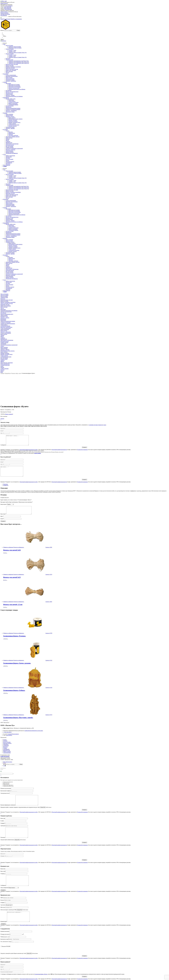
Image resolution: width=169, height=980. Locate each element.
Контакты (8, 163)
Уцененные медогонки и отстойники (16, 89)
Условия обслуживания (82, 449)
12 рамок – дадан (12, 54)
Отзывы (5, 748)
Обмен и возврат (7, 751)
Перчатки (10, 134)
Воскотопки (11, 100)
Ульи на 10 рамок (10, 49)
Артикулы (3, 825)
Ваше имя (3, 818)
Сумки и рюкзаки (5, 368)
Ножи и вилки (9, 77)
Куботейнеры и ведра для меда (15, 118)
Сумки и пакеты (12, 123)
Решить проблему (5, 12)
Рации (2, 366)
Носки (2, 371)
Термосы (2, 360)
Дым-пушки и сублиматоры (12, 143)
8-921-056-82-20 (7, 8)
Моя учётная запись (7, 761)
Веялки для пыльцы (12, 103)
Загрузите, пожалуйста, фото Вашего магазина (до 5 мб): (13, 953)
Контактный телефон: (5, 790)
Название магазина (5, 931)
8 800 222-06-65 (4, 11)
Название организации (6, 788)
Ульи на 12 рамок (10, 53)
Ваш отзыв (3, 514)
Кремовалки (8, 107)
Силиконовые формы (13, 104)
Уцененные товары (10, 79)
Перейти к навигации (5, 19)
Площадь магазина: (5, 934)
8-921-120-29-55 (8, 5)
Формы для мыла (10, 152)
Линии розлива (9, 115)
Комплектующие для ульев (12, 64)
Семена (2, 346)
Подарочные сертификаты (12, 153)
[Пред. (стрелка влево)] (1, 769)
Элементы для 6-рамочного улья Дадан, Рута (18, 60)
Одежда (7, 130)
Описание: (3, 837)
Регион (2, 900)
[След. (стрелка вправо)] (2, 769)
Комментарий (4, 921)
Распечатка (5, 73)
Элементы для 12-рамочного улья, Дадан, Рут (18, 63)
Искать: (2, 30)
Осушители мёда (9, 105)
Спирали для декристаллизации (13, 109)
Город (2, 936)
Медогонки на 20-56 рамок (14, 86)
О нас (4, 154)
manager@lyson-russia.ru (13, 734)
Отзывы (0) (5, 485)
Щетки (7, 140)
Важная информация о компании (8, 805)
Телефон (2, 823)
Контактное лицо (4, 939)
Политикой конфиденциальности (59, 449)
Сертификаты (9, 162)
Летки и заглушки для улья (12, 69)
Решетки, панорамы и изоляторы (13, 66)
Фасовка (5, 113)
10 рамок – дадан (12, 50)
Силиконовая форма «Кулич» (41, 974)
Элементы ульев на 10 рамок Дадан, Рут (17, 52)
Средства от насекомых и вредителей (14, 148)
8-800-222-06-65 (4, 3)
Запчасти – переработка (11, 110)
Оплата (7, 160)
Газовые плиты (4, 359)
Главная (2, 373)
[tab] (85, 484)
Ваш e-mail (3, 871)
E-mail (2, 820)
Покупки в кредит (10, 161)
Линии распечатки (10, 78)
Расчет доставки (9, 159)
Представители (6, 165)
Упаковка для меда (10, 116)
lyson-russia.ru (9, 735)
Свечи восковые (9, 150)
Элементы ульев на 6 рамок (14, 46)
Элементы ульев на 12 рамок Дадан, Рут (17, 57)
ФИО (2, 897)
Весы (2, 372)
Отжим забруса (11, 101)
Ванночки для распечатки (11, 76)
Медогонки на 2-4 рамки (14, 84)
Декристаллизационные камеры (13, 108)
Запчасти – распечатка (11, 81)
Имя (2, 516)
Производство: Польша (49, 452)
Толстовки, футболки (13, 135)
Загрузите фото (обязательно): (7, 839)
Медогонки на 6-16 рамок (14, 85)
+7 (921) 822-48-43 (7, 732)
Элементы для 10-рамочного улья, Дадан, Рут (18, 62)
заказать (2, 418)
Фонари (2, 367)
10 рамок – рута (12, 51)
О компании (6, 745)
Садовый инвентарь (5, 365)
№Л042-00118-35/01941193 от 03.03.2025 (34, 730)
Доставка (8, 158)
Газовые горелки (9, 147)
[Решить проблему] (1, 17)
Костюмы (10, 131)
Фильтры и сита (9, 92)
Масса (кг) (3, 907)
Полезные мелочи (10, 145)
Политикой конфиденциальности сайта (28, 449)
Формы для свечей (59, 452)
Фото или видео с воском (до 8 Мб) (8, 909)
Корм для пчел (9, 137)
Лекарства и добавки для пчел (12, 136)
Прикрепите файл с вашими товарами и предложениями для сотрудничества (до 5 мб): (20, 807)
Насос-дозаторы (9, 114)
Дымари (8, 139)
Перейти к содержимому (16, 19)
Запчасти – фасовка (10, 128)
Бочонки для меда (12, 126)
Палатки (2, 369)
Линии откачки (9, 94)
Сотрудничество (7, 752)
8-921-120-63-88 (7, 7)
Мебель (2, 361)
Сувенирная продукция (13, 124)
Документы (5, 744)
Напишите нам (6, 750)
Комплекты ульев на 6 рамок (14, 47)
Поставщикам (4, 15)
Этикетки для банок (12, 121)
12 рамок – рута (12, 56)
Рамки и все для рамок (11, 70)
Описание (5, 484)
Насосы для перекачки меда (12, 91)
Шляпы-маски (11, 133)
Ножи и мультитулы (5, 363)
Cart (4, 765)
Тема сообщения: (4, 887)
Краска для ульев (9, 65)
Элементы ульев (9, 59)
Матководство (9, 142)
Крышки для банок (12, 120)
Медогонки (8, 83)
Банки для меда (11, 117)
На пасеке (5, 129)
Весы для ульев (9, 71)
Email (2, 518)
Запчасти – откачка (10, 95)
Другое (7, 72)
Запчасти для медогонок (13, 88)
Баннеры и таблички (10, 149)
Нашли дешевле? (9, 414)
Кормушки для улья (10, 68)
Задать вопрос (37, 453)
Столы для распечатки (11, 75)
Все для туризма (9, 146)
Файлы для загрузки (10, 155)
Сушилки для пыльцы (13, 102)
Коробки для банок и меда (14, 122)
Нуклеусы (8, 58)
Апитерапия (3, 343)
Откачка (5, 82)
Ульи (4, 44)
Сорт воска (3, 904)
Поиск (18, 30)
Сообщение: (3, 445)
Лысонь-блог (9, 156)
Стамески (8, 141)
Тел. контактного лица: (6, 941)
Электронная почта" (5, 793)
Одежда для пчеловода (6, 333)
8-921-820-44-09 (8, 9)
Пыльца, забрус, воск (10, 98)
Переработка (6, 97)
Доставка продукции (5, 14)
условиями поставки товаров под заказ (97, 424)
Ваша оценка (4, 504)
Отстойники (8, 90)
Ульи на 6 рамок (9, 45)
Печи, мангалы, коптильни (7, 362)
